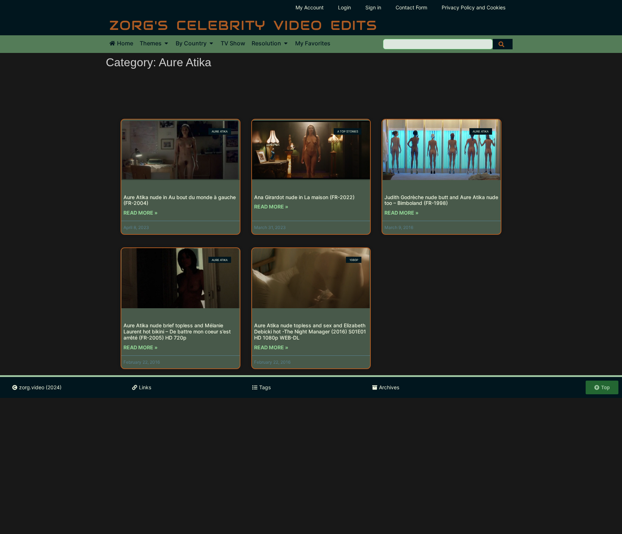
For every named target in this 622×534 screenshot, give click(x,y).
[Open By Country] (211, 43)
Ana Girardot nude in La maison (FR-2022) (304, 197)
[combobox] (438, 44)
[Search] (503, 44)
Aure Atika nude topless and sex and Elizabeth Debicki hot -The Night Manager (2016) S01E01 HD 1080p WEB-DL (310, 331)
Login (344, 7)
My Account (310, 7)
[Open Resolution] (286, 43)
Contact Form (411, 7)
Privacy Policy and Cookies (473, 7)
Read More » (140, 213)
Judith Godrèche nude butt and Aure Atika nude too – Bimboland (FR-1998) (441, 200)
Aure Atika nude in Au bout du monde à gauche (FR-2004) (179, 200)
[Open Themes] (166, 43)
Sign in (373, 7)
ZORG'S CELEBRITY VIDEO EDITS (243, 25)
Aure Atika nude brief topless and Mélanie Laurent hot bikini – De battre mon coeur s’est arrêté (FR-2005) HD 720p (177, 331)
